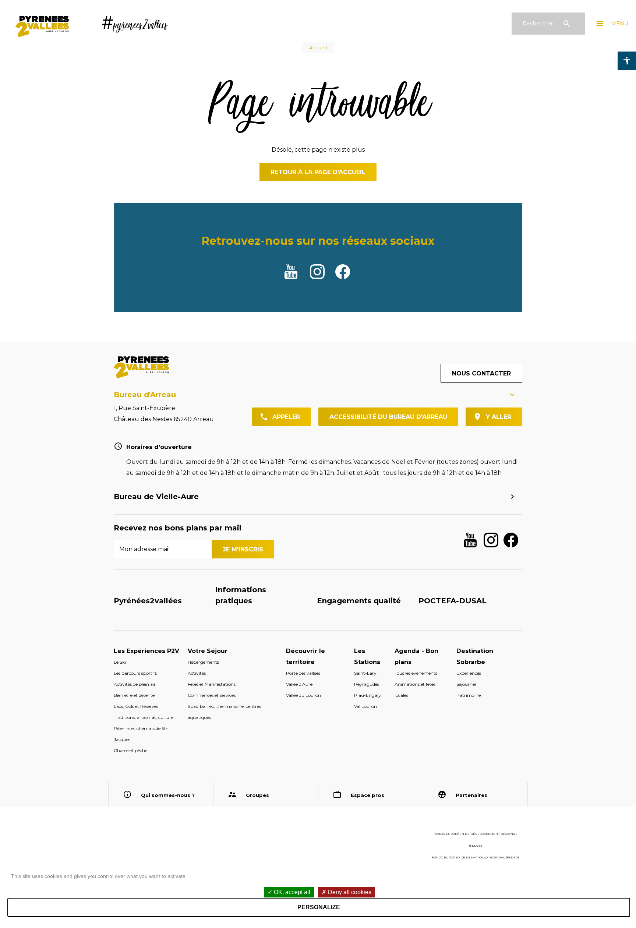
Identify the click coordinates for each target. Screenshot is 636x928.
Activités (197, 673)
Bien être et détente (134, 695)
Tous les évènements (416, 673)
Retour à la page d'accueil (318, 172)
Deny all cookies (348, 892)
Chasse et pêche (130, 750)
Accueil (318, 47)
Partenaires (471, 795)
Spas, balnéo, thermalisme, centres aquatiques (224, 711)
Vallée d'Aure (299, 684)
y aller (498, 416)
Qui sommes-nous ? (168, 795)
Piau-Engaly (367, 695)
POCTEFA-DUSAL (452, 600)
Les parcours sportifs (135, 673)
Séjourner (466, 684)
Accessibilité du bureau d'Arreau (388, 416)
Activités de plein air (135, 684)
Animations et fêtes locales (415, 689)
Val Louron (365, 706)
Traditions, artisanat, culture (143, 717)
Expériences (468, 673)
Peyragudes (366, 684)
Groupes (257, 795)
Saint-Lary (365, 673)
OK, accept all (291, 892)
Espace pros (367, 795)
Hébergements (203, 662)
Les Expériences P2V (146, 651)
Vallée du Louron (303, 695)
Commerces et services (212, 695)
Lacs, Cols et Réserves (136, 706)
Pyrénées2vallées (148, 600)
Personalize (318, 907)
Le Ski (120, 662)
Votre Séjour (207, 651)
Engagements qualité (359, 600)
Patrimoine (468, 695)
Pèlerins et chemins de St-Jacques (141, 734)
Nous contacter (481, 373)
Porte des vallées (303, 673)
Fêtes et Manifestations (212, 684)
